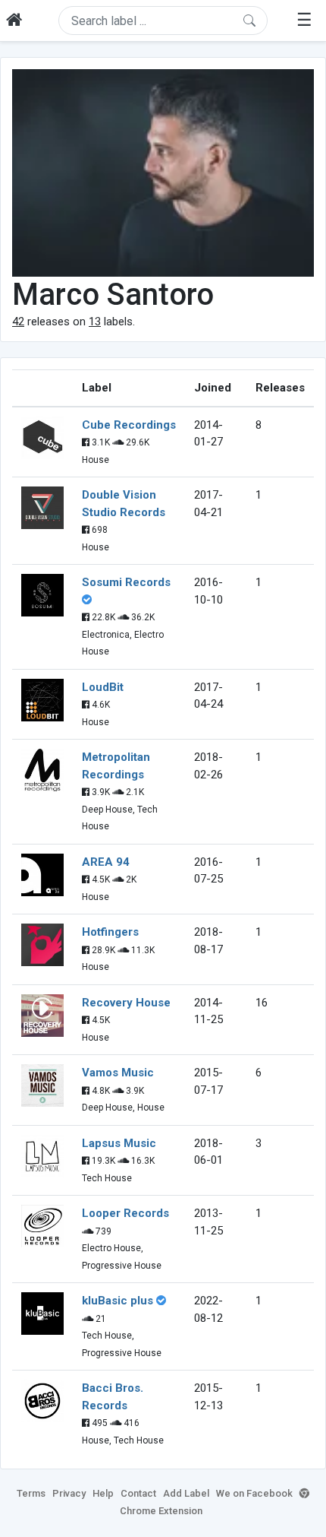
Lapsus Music (119, 1143)
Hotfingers (110, 932)
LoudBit (103, 687)
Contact (138, 1493)
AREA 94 (106, 862)
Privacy (69, 1493)
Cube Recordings (129, 425)
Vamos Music (118, 1072)
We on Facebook (254, 1493)
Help (103, 1493)
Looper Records (125, 1213)
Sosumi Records (126, 582)
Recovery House (126, 1002)
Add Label (186, 1493)
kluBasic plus (117, 1300)
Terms (31, 1493)
